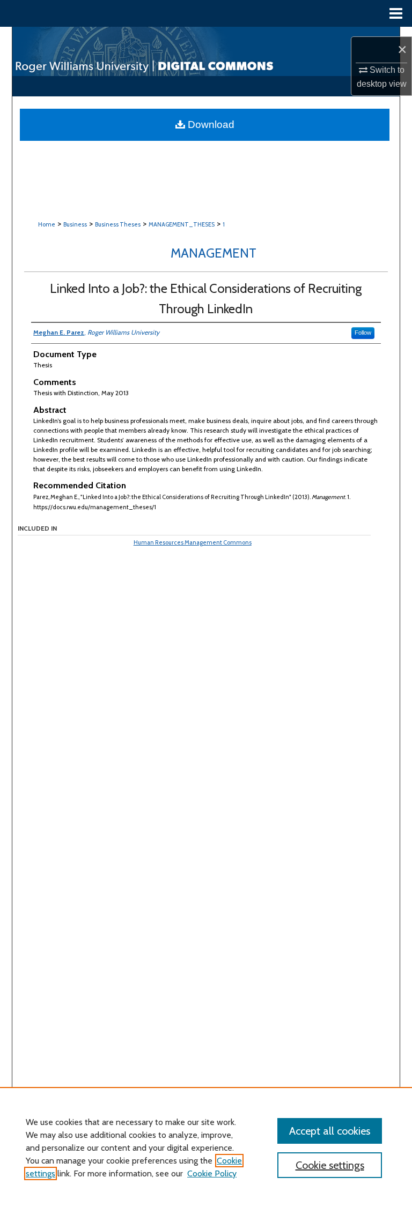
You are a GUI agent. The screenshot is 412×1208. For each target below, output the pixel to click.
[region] (206, 1147)
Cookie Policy (212, 1173)
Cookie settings (330, 1165)
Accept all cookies (329, 1130)
